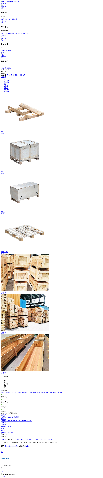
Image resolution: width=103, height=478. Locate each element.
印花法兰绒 (40, 392)
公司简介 (3, 19)
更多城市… (50, 439)
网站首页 (3, 3)
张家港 (22, 439)
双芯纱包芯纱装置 (48, 392)
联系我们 (3, 56)
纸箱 (7, 33)
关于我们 (3, 7)
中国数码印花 (32, 392)
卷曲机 (20, 392)
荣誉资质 (14, 19)
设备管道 (25, 33)
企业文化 (9, 19)
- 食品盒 (17, 421)
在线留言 (3, 52)
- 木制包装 (23, 421)
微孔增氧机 (25, 392)
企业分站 (3, 439)
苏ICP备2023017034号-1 (12, 446)
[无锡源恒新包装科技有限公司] (10, 1)
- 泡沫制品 (4, 421)
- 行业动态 (10, 426)
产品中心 (3, 21)
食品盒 (15, 33)
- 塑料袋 (12, 421)
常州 (26, 439)
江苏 (41, 439)
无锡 (18, 439)
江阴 (14, 439)
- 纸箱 (8, 421)
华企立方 (26, 446)
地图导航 (8, 68)
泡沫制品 (3, 33)
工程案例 (3, 35)
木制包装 (20, 33)
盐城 (37, 439)
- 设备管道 (29, 421)
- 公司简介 (4, 417)
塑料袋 (11, 33)
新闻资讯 (3, 38)
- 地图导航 (10, 432)
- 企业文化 (10, 417)
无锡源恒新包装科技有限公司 (9, 392)
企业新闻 (3, 50)
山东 (44, 439)
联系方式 (3, 68)
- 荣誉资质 (16, 417)
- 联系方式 (4, 432)
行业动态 (8, 50)
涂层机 (56, 392)
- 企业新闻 (4, 426)
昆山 (33, 439)
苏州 (30, 439)
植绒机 (60, 392)
